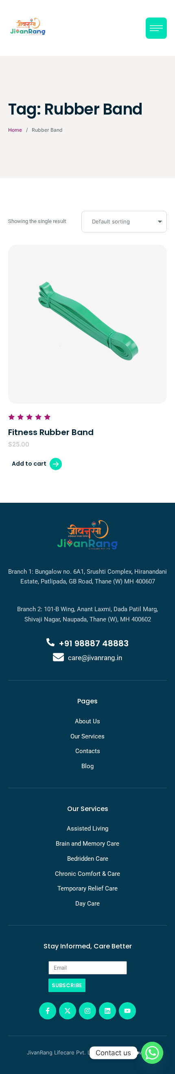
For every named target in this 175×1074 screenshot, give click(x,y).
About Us (87, 721)
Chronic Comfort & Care (87, 873)
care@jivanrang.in (95, 658)
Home (15, 130)
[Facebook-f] (47, 1010)
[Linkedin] (107, 1010)
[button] (152, 1039)
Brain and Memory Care (87, 843)
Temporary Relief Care (87, 888)
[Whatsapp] (152, 1053)
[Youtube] (127, 1010)
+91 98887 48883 (94, 643)
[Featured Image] (87, 324)
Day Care (87, 903)
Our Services (87, 736)
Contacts (87, 751)
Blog (87, 766)
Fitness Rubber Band (51, 432)
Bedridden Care (87, 858)
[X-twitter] (67, 1010)
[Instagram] (87, 1010)
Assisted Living (87, 828)
